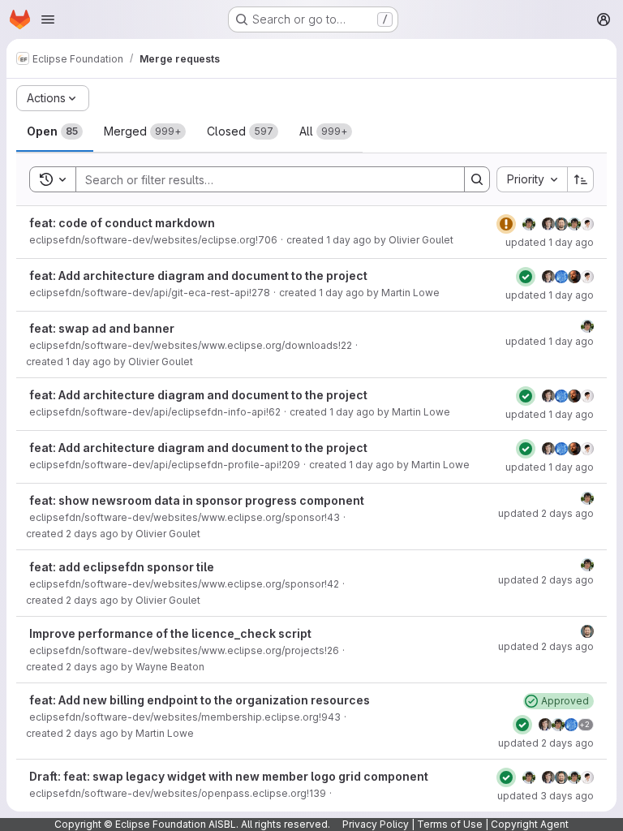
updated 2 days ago (546, 513)
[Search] (477, 179)
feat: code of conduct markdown (122, 223)
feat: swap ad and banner (101, 328)
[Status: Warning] (506, 224)
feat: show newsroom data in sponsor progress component (196, 500)
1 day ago (349, 240)
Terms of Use (450, 824)
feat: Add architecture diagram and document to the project (198, 275)
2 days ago (92, 533)
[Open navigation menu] (48, 19)
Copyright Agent (530, 824)
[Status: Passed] (525, 276)
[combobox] (531, 179)
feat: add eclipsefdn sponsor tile (121, 567)
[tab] (54, 131)
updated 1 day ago (549, 242)
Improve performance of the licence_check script (170, 633)
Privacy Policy (375, 824)
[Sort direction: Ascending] (581, 179)
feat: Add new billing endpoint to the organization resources (199, 700)
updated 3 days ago (545, 796)
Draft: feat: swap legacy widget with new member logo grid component (228, 776)
